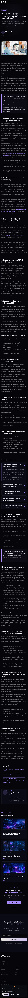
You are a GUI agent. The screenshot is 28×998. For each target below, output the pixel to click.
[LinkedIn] (7, 964)
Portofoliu (17, 970)
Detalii (15, 991)
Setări (18, 994)
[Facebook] (1, 964)
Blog (7, 6)
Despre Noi (17, 969)
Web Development (4, 974)
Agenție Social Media (5, 984)
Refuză (12, 994)
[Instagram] (3, 964)
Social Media (3, 972)
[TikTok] (5, 964)
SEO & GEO (3, 969)
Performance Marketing (5, 970)
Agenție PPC (3, 983)
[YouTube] (9, 964)
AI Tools (2, 976)
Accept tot (6, 994)
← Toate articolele (14, 907)
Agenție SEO (3, 981)
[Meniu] (25, 2)
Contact (16, 974)
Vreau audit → (14, 939)
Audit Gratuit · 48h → (14, 902)
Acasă (2, 6)
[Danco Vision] (7, 2)
